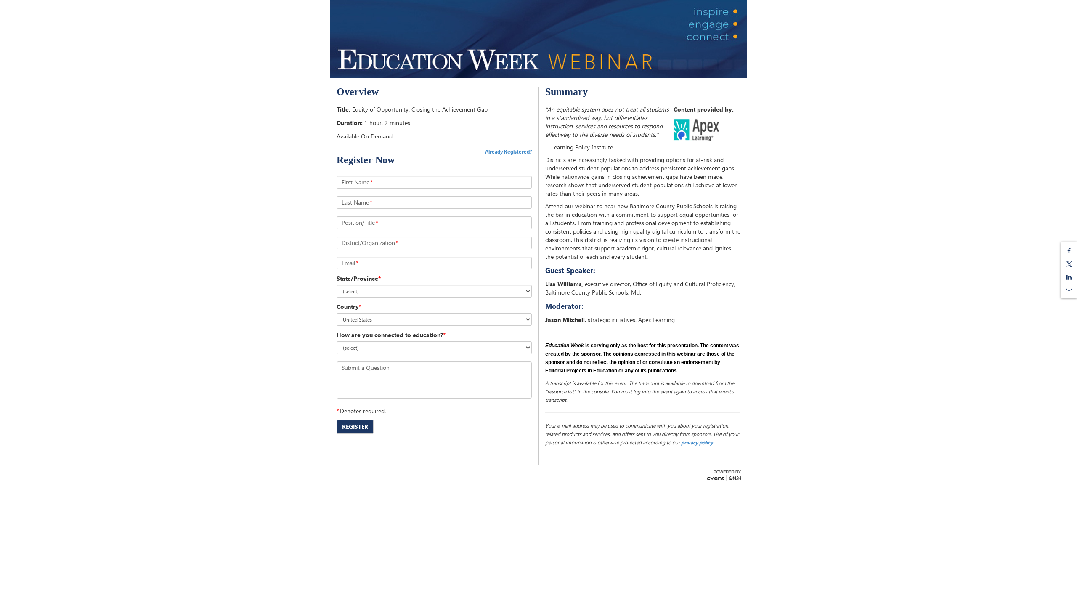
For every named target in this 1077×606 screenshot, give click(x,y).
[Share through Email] (1069, 290)
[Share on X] (1069, 264)
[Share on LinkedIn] (1069, 277)
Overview (358, 92)
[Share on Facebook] (1069, 251)
